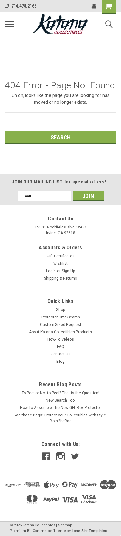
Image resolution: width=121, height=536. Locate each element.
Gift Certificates (61, 256)
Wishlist (60, 263)
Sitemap (65, 525)
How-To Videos (60, 339)
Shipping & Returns (60, 278)
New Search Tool (61, 400)
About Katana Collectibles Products (60, 332)
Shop (60, 310)
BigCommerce (39, 531)
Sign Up (68, 271)
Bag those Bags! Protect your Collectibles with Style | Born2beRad (61, 418)
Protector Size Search (60, 317)
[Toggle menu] (9, 24)
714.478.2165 (23, 6)
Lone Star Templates (89, 531)
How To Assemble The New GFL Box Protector (60, 408)
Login (51, 271)
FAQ (60, 346)
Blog (60, 361)
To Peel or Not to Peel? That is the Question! (60, 393)
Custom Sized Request (60, 324)
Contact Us (61, 354)
